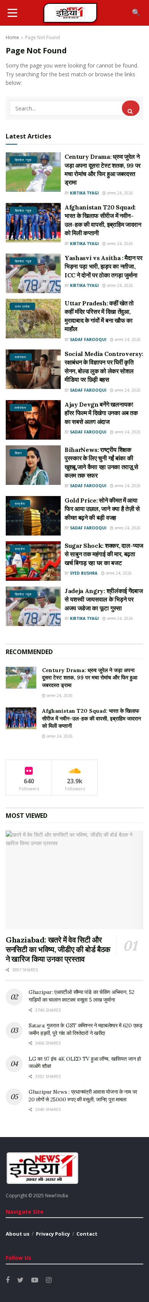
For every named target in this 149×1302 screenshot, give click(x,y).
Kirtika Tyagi (84, 193)
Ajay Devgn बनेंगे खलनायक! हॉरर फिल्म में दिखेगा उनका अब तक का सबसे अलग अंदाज (101, 412)
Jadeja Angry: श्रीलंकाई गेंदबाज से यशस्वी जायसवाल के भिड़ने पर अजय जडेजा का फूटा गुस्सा (104, 599)
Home (12, 37)
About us (17, 1233)
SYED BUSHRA (83, 573)
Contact (86, 1233)
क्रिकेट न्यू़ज (23, 160)
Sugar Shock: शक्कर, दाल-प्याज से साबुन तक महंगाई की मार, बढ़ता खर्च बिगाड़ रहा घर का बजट (104, 554)
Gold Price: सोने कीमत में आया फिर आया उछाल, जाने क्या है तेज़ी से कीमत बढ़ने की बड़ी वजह (102, 508)
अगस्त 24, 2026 (119, 193)
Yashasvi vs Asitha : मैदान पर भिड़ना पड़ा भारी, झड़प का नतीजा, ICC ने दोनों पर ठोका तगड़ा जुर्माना (103, 266)
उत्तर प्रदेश (22, 306)
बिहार (18, 453)
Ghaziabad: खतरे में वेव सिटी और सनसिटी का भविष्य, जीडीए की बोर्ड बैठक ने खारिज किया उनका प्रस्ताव (58, 949)
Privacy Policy (53, 1233)
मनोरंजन (20, 357)
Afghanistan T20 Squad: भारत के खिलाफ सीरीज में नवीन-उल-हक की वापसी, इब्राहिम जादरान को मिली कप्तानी (91, 718)
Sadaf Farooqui (88, 339)
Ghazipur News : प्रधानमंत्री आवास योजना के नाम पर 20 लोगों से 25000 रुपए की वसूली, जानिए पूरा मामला (83, 1095)
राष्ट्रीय (20, 503)
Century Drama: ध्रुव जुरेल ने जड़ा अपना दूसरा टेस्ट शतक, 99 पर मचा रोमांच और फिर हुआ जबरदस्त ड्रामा (89, 678)
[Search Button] (130, 108)
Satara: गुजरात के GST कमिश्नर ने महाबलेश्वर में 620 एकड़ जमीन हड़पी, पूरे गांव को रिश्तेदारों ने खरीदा (86, 1029)
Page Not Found (42, 37)
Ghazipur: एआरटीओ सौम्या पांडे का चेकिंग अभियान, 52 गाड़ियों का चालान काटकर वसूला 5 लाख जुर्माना (81, 996)
